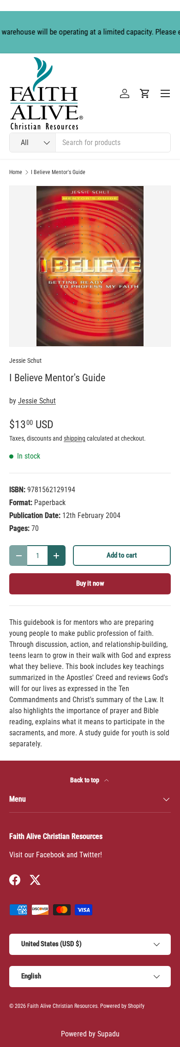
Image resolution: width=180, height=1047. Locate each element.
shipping (74, 438)
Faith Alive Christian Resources (62, 1006)
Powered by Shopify (122, 1006)
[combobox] (90, 142)
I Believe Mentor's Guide (58, 172)
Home (15, 172)
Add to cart (122, 555)
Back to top (85, 780)
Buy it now (90, 583)
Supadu (108, 1034)
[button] (145, 93)
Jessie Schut (25, 360)
